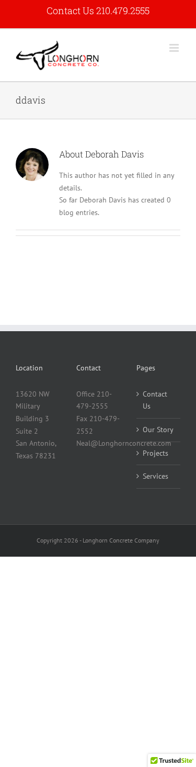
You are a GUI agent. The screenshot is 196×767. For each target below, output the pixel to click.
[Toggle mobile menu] (174, 47)
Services (155, 476)
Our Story (158, 429)
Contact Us (155, 400)
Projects (155, 453)
